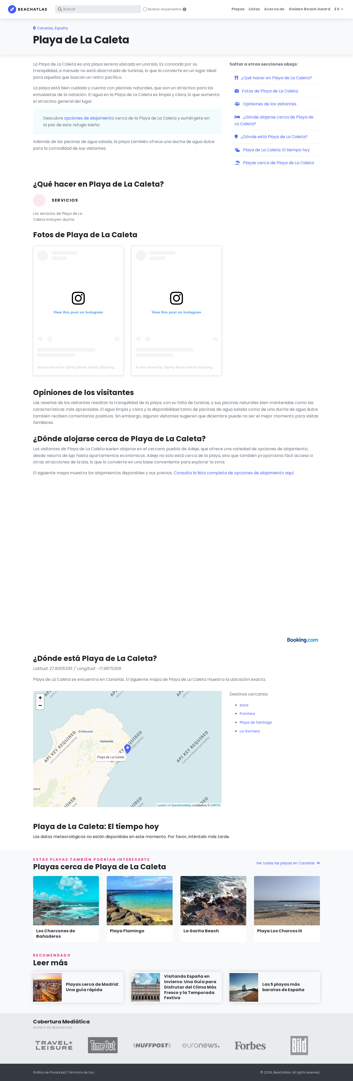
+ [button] (40, 698)
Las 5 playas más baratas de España (283, 987)
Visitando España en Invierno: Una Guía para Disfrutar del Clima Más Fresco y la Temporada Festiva (190, 987)
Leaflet (161, 805)
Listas (254, 9)
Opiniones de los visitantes (269, 104)
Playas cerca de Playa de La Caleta (278, 163)
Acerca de (274, 9)
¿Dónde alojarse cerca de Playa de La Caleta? (274, 120)
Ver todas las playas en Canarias (285, 863)
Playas (238, 9)
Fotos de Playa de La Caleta (269, 91)
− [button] (40, 705)
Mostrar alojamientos (165, 9)
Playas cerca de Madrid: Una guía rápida (92, 987)
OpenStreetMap (181, 805)
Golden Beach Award (309, 9)
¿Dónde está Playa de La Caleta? (274, 137)
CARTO (215, 805)
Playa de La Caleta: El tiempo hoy (276, 150)
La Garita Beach (201, 931)
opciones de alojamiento (89, 118)
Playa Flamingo (127, 931)
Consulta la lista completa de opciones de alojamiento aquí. (234, 473)
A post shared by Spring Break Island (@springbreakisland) (85, 367)
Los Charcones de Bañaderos (55, 933)
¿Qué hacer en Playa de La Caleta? (276, 78)
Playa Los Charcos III (279, 931)
